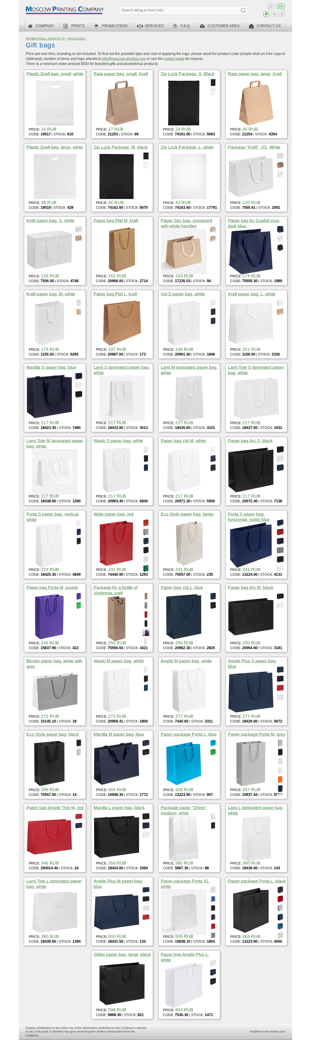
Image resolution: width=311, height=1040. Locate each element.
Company (45, 26)
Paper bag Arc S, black (250, 440)
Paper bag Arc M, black (250, 587)
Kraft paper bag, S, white (50, 220)
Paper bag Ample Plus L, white (185, 957)
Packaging (76, 38)
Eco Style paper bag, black (52, 734)
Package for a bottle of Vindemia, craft (116, 590)
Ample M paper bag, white (186, 660)
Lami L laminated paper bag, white (255, 810)
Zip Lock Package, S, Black (188, 73)
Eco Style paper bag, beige (187, 514)
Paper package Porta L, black (257, 881)
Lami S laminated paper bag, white (122, 370)
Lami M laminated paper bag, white (189, 370)
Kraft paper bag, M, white (50, 294)
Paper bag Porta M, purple (52, 587)
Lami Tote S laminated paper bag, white (256, 370)
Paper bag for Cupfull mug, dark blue (254, 223)
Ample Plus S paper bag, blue (252, 663)
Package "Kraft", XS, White (254, 147)
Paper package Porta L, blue (189, 734)
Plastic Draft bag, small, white (55, 73)
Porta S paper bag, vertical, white (52, 517)
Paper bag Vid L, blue (182, 587)
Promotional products (45, 38)
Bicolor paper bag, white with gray (54, 663)
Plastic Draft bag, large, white (54, 147)
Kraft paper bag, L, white (251, 294)
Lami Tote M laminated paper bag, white (54, 443)
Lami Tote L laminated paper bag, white (54, 884)
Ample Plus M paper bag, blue (118, 884)
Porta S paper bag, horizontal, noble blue (249, 517)
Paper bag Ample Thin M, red (55, 807)
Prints (78, 26)
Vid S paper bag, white (183, 294)
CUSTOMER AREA (224, 26)
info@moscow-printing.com (124, 59)
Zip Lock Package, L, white (187, 147)
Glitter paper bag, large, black (122, 954)
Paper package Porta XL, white (185, 884)
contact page (174, 59)
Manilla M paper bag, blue (119, 734)
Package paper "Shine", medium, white (184, 810)
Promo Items (115, 26)
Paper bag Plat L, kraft (115, 294)
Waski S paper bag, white (118, 440)
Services (154, 26)
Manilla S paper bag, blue (51, 367)
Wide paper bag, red (113, 514)
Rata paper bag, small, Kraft (121, 73)
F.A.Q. (186, 26)
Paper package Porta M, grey (256, 734)
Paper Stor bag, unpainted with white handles (186, 223)
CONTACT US (269, 26)
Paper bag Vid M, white (183, 440)
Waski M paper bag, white (119, 660)
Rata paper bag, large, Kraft (255, 73)
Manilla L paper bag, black (119, 807)
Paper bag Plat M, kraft (116, 220)
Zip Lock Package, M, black (121, 147)
